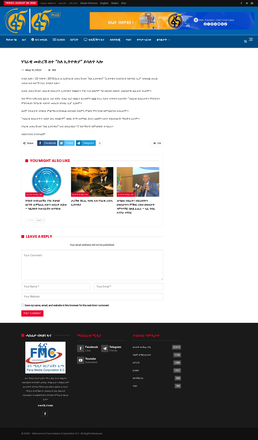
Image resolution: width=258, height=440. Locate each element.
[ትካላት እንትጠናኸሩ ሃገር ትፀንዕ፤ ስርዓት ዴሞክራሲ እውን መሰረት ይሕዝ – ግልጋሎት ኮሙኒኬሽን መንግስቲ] (46, 182)
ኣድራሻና (62, 3)
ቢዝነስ (61, 39)
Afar (123, 3)
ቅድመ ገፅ (11, 39)
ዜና (24, 39)
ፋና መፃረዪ (41, 39)
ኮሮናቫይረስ (138, 378)
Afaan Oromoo (88, 3)
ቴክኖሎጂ (115, 39)
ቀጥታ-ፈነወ (144, 39)
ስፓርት (74, 39)
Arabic (114, 3)
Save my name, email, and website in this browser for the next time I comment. (67, 305)
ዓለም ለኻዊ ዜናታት (142, 354)
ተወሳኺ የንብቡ (45, 405)
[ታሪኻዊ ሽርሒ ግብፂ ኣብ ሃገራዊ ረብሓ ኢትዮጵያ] (92, 182)
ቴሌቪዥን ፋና (96, 39)
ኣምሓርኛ (73, 3)
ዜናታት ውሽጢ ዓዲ (34, 194)
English (104, 3)
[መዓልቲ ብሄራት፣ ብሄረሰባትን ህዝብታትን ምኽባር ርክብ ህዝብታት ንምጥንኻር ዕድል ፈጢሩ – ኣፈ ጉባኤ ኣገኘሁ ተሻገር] (138, 182)
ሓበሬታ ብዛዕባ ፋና (48, 3)
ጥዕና (128, 39)
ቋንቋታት (162, 39)
